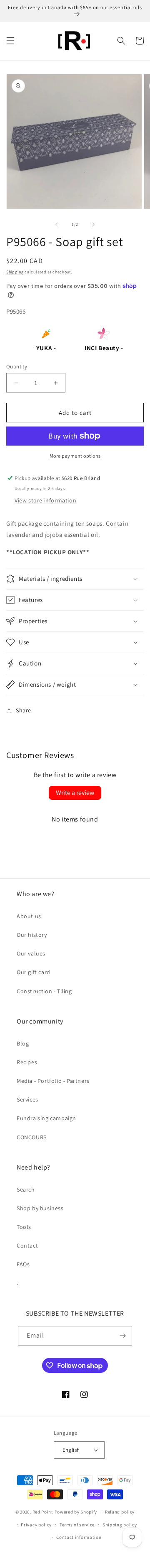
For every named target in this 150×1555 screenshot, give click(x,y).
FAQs (23, 1264)
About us (29, 916)
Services (27, 1099)
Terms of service (77, 1525)
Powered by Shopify (76, 1512)
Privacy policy (36, 1525)
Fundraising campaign (46, 1118)
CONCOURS (32, 1137)
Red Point (42, 1512)
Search (26, 1189)
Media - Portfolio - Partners (53, 1081)
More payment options (75, 456)
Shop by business (40, 1208)
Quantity (16, 366)
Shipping (15, 272)
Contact (27, 1245)
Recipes (27, 1062)
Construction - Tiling (44, 991)
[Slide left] (57, 224)
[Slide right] (93, 224)
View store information (45, 500)
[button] (10, 41)
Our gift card (33, 972)
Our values (31, 953)
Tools (24, 1227)
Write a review (75, 792)
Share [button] (23, 710)
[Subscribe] (122, 1335)
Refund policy (120, 1512)
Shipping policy (119, 1525)
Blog (23, 1043)
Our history (32, 934)
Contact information (78, 1537)
